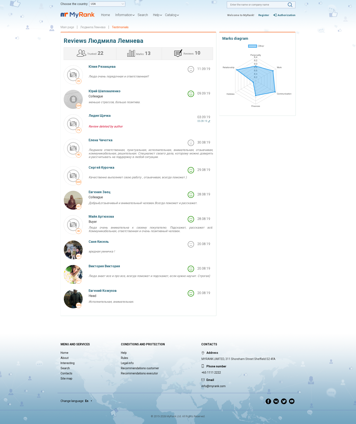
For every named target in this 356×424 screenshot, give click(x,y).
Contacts (66, 373)
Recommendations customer (140, 368)
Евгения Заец (99, 192)
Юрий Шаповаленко (105, 91)
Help (124, 352)
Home (105, 15)
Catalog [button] (170, 15)
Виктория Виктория (104, 266)
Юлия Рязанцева (102, 67)
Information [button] (123, 15)
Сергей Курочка (101, 167)
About (65, 358)
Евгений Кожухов (103, 291)
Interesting (68, 363)
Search (143, 15)
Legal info (127, 363)
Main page (67, 27)
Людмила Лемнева (92, 27)
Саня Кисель (99, 242)
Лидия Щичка (100, 116)
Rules (124, 358)
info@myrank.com (213, 386)
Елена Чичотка (100, 140)
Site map (66, 378)
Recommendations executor (139, 373)
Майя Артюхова (101, 216)
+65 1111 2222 (211, 372)
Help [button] (156, 15)
